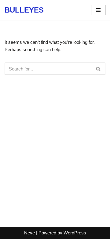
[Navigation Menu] (98, 10)
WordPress (75, 232)
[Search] (98, 69)
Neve (29, 232)
